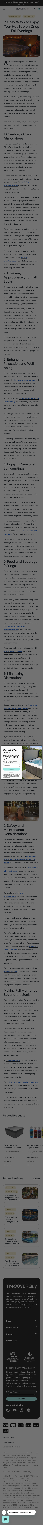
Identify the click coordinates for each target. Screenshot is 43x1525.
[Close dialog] (41, 747)
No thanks (11, 772)
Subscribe (11, 769)
